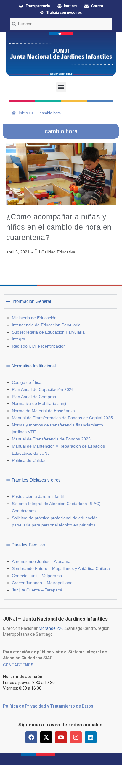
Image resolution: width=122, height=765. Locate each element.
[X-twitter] (46, 737)
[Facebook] (31, 737)
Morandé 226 (51, 628)
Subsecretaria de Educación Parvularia (48, 332)
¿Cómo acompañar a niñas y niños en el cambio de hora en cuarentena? (59, 227)
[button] (61, 87)
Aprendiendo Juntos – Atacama (41, 561)
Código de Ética (26, 382)
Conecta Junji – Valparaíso (37, 575)
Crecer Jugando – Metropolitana (42, 582)
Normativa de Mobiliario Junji (39, 403)
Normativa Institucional (34, 365)
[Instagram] (76, 737)
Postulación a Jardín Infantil (38, 496)
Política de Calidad (29, 460)
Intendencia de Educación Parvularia (46, 324)
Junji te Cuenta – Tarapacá (37, 590)
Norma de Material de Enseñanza (43, 410)
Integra (18, 338)
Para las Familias (28, 544)
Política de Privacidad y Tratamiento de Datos (48, 706)
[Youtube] (61, 737)
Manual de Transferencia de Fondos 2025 (51, 439)
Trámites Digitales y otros (36, 479)
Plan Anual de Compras (34, 396)
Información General (31, 301)
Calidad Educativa (58, 252)
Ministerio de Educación (34, 317)
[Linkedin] (91, 737)
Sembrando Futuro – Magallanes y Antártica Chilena (61, 568)
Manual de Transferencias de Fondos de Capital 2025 (62, 417)
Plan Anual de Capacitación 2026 (43, 389)
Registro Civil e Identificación (39, 346)
